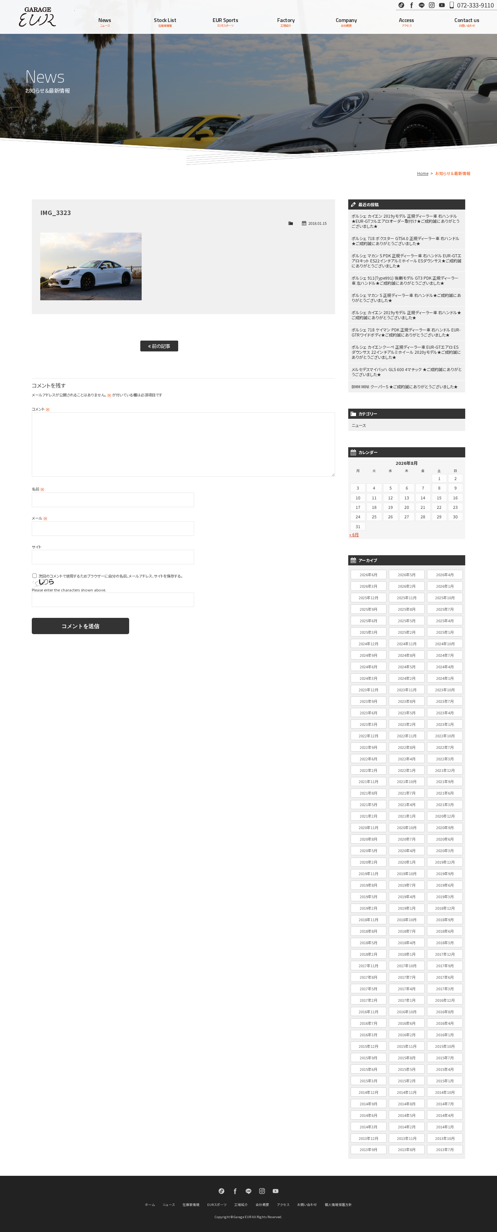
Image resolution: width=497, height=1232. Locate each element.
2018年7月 (407, 931)
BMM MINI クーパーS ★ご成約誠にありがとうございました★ (405, 386)
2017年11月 (368, 965)
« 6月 (354, 534)
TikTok (401, 5)
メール (39, 518)
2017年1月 (407, 1000)
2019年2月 (368, 908)
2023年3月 (368, 724)
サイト (36, 546)
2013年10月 (445, 1138)
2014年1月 (445, 1126)
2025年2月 (407, 632)
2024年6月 (368, 666)
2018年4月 (407, 942)
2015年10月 (445, 1046)
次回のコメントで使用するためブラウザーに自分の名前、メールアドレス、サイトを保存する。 (111, 576)
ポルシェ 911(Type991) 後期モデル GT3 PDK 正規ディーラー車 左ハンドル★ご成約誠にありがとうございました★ (405, 280)
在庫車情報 (191, 1204)
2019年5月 (368, 896)
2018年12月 (445, 908)
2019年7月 (407, 885)
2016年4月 (445, 1023)
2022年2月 (368, 770)
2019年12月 (445, 862)
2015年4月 (445, 1069)
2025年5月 (407, 620)
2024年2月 (407, 678)
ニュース (359, 425)
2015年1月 (445, 1080)
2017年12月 (445, 954)
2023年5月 (407, 712)
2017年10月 (407, 965)
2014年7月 (445, 1103)
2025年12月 (368, 597)
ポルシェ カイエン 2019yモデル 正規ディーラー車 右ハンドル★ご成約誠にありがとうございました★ (406, 314)
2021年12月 (445, 770)
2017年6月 (445, 977)
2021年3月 (445, 804)
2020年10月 (407, 827)
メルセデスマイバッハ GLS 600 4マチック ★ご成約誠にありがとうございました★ (407, 371)
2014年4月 (445, 1115)
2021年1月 (407, 816)
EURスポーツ (217, 1204)
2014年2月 (407, 1126)
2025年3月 (368, 632)
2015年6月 (368, 1069)
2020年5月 (368, 850)
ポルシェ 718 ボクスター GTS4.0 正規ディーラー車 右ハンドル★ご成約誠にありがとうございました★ (405, 240)
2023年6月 (368, 712)
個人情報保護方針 (338, 1204)
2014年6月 (368, 1115)
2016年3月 (368, 1034)
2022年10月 (445, 735)
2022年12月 (368, 735)
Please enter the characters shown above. (69, 589)
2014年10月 (445, 1092)
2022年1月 (407, 770)
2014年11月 (407, 1092)
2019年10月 (407, 873)
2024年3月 (368, 678)
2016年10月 (407, 1011)
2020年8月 (368, 839)
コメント (41, 409)
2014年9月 (368, 1103)
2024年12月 (368, 643)
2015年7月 (445, 1057)
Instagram (432, 5)
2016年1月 (445, 1034)
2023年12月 (368, 689)
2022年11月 (407, 735)
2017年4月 (407, 988)
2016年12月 (445, 1000)
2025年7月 (445, 609)
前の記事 (160, 345)
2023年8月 (407, 701)
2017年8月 (368, 977)
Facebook (411, 5)
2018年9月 (445, 919)
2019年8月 (368, 885)
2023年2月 (407, 724)
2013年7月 (445, 1149)
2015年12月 (368, 1046)
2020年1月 (407, 862)
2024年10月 (445, 643)
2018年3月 (445, 942)
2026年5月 (407, 574)
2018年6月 (445, 931)
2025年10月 (445, 597)
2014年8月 (407, 1103)
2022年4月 (407, 758)
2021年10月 (407, 781)
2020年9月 (445, 827)
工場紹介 (241, 1204)
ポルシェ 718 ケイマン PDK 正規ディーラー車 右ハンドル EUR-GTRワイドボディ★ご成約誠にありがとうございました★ (406, 332)
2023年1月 (445, 724)
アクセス (283, 1204)
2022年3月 (445, 758)
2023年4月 (445, 712)
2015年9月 (368, 1057)
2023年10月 (445, 689)
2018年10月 (407, 919)
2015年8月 (407, 1057)
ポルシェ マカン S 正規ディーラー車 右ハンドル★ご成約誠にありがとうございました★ (406, 297)
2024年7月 (445, 655)
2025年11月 (407, 597)
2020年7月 (407, 839)
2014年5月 (407, 1115)
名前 (38, 489)
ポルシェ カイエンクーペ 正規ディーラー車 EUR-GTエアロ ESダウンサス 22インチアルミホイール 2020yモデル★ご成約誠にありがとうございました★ (406, 352)
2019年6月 (445, 885)
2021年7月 (407, 793)
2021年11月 (368, 781)
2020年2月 (368, 862)
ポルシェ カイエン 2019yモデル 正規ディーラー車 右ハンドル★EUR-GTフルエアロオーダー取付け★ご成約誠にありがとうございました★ (405, 221)
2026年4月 (445, 574)
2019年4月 (407, 896)
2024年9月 (368, 655)
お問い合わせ (307, 1204)
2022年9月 (368, 747)
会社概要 (262, 1204)
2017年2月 (368, 1000)
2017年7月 (407, 977)
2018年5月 (368, 942)
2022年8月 (407, 747)
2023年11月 (407, 689)
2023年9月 (368, 701)
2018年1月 (407, 954)
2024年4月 (445, 666)
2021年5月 (368, 804)
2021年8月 (368, 793)
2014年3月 (368, 1126)
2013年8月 (407, 1149)
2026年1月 (445, 586)
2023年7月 (445, 701)
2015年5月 (407, 1069)
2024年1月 (445, 678)
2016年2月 (407, 1034)
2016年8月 (445, 1011)
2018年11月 (368, 919)
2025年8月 (407, 609)
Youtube (442, 5)
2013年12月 (368, 1138)
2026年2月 (407, 586)
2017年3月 (445, 988)
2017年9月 (445, 965)
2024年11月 (407, 643)
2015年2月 (407, 1080)
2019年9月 (445, 873)
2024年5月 (407, 666)
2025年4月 (445, 620)
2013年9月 (368, 1149)
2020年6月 (445, 839)
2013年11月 (407, 1138)
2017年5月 (368, 988)
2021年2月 (368, 816)
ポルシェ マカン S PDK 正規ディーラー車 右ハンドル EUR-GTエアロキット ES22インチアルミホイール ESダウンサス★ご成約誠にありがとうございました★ (407, 260)
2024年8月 (407, 655)
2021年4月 (407, 804)
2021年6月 (445, 793)
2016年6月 (407, 1023)
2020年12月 (445, 816)
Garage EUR (37, 17)
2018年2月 (368, 954)
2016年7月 (368, 1023)
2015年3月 (368, 1080)
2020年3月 (445, 850)
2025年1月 (445, 632)
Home (422, 173)
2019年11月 (368, 873)
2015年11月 (407, 1046)
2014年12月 (368, 1092)
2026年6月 (368, 574)
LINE (422, 5)
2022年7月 (445, 747)
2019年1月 (407, 908)
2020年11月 (368, 827)
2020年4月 (407, 850)
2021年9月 (445, 781)
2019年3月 (445, 896)
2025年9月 (368, 609)
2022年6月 (368, 758)
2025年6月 (368, 620)
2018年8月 (368, 931)
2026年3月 (368, 586)
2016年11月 (368, 1011)
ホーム (150, 1204)
